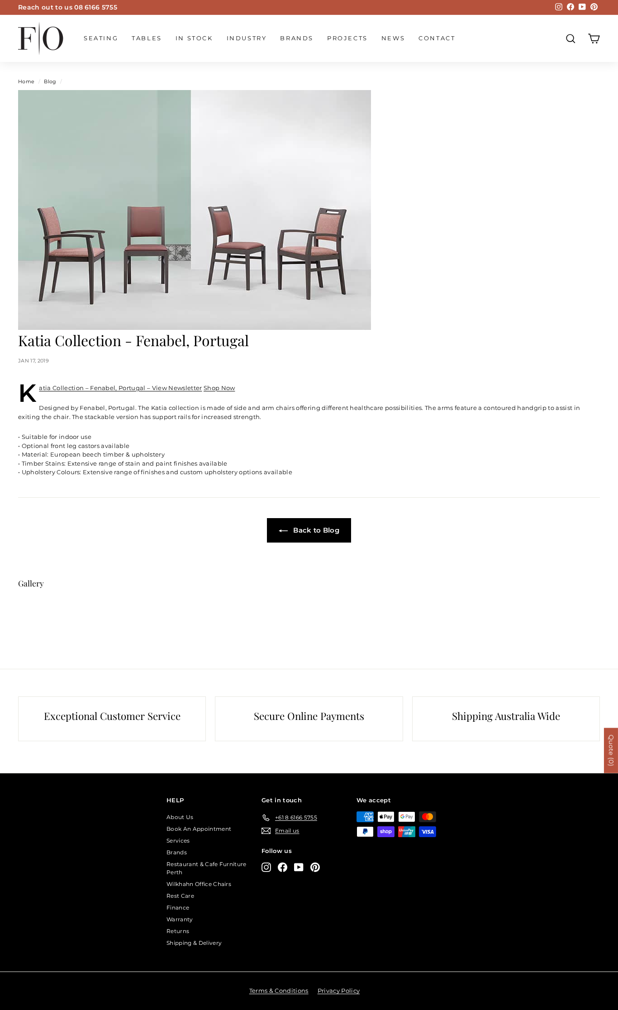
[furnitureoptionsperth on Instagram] (266, 867)
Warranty (179, 919)
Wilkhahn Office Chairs (198, 884)
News (393, 38)
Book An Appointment (198, 828)
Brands (297, 38)
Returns (177, 931)
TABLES (147, 38)
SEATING (101, 38)
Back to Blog (315, 530)
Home (26, 81)
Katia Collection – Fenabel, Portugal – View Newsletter (120, 387)
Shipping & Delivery (194, 942)
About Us (180, 817)
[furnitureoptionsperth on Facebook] (282, 867)
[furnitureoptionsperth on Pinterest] (315, 867)
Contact (436, 38)
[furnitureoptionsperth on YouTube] (299, 867)
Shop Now (219, 387)
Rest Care (180, 895)
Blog (50, 81)
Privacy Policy (339, 990)
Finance (177, 907)
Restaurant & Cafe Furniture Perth (206, 868)
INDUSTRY (247, 38)
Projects (347, 38)
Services (178, 840)
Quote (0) (611, 751)
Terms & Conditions (279, 990)
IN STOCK (194, 38)
